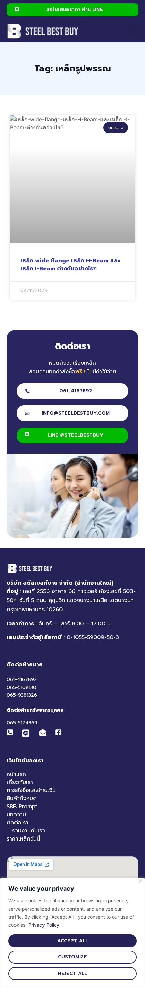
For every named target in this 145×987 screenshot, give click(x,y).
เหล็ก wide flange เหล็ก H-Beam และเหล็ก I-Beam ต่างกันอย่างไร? (70, 265)
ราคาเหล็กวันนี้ (23, 839)
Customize (72, 956)
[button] (133, 31)
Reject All (72, 973)
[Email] (44, 732)
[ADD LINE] (25, 734)
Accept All (72, 940)
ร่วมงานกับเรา (28, 831)
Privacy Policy (43, 925)
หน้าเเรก (16, 774)
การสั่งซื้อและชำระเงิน (31, 790)
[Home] (43, 31)
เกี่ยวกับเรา (20, 782)
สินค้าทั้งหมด (22, 798)
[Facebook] (60, 732)
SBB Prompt (22, 806)
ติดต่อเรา (17, 823)
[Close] (140, 880)
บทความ (16, 815)
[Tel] (12, 732)
